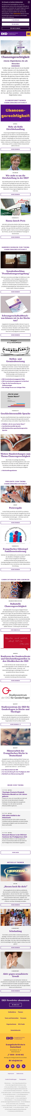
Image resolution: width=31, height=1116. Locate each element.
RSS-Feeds (21, 1024)
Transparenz (22, 1079)
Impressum (11, 1073)
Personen (23, 1018)
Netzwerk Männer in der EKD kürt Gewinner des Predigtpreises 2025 (14, 836)
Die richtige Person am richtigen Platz (13, 387)
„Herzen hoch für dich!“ (15, 886)
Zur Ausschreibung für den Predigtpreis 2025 (16, 772)
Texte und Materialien (11, 1018)
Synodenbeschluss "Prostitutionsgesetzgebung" (15, 272)
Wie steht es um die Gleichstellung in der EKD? (15, 176)
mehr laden (15, 852)
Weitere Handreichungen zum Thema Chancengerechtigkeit (15, 455)
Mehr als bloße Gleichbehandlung (15, 127)
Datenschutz (17, 13)
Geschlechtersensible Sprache (15, 413)
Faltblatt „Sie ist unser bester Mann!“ (13, 424)
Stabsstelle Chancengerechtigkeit (15, 605)
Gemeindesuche (15, 1030)
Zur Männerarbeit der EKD (10, 770)
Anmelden (16, 1005)
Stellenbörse (12, 1012)
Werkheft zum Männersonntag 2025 (13, 774)
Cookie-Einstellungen (11, 1079)
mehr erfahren (15, 149)
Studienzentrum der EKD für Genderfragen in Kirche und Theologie (15, 709)
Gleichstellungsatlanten (9, 470)
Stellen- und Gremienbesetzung (15, 360)
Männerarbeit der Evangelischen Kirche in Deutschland (15, 753)
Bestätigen (16, 20)
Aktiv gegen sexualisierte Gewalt (15, 975)
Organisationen (11, 1024)
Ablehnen (16, 24)
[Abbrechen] (29, 2)
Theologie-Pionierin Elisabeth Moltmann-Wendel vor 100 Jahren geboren (14, 794)
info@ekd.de (16, 1060)
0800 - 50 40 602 (17, 1054)
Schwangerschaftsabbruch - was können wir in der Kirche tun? (15, 318)
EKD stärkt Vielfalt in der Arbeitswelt (11, 816)
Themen (20, 1012)
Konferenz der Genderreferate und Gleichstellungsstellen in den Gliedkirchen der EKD (15, 658)
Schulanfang (15, 931)
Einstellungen (16, 28)
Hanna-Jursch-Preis (15, 220)
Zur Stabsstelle (15, 630)
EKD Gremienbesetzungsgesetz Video (13, 379)
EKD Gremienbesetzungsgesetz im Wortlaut (15, 381)
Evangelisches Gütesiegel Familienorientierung (15, 550)
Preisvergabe (15, 507)
